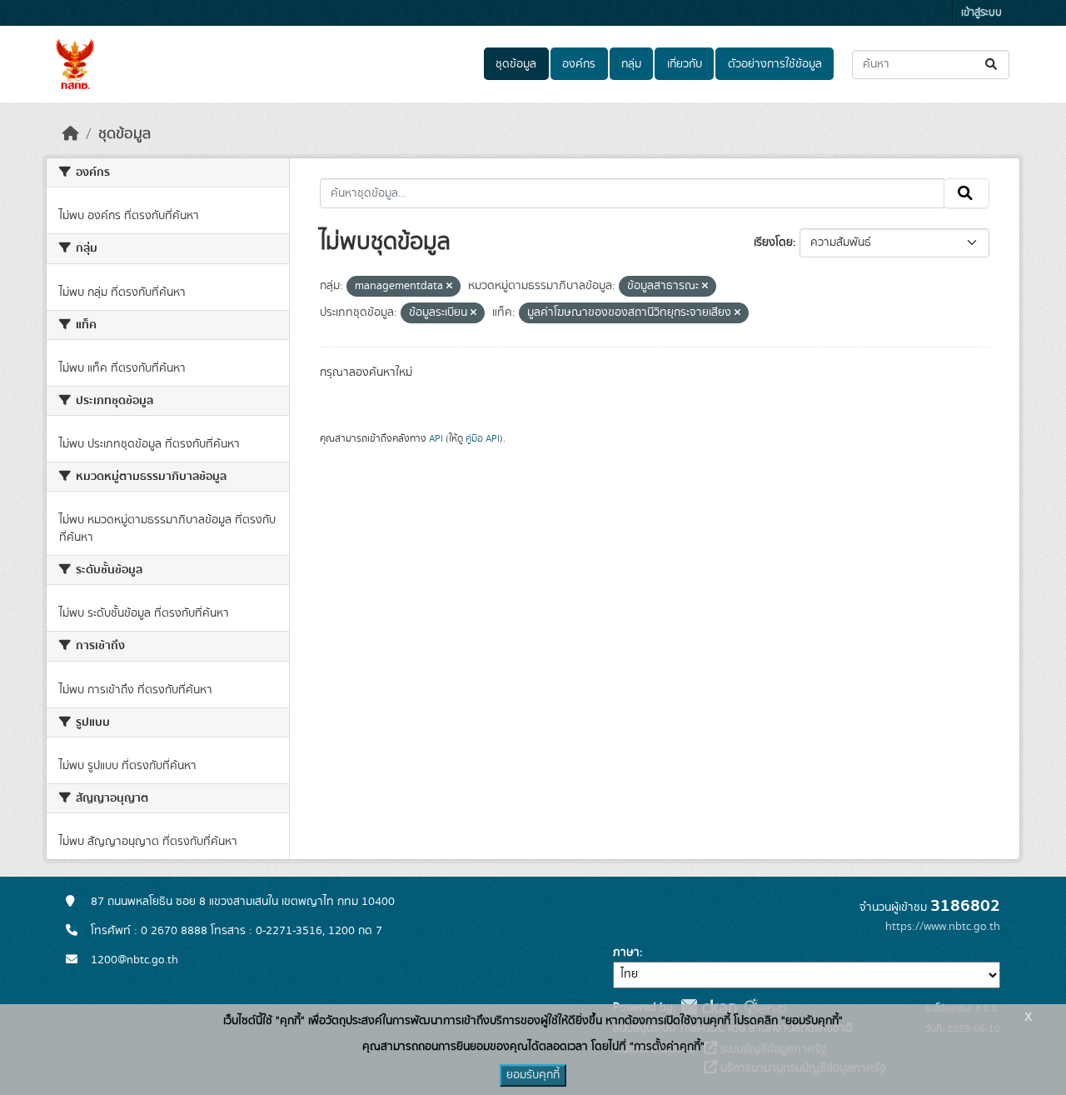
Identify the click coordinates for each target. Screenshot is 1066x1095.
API (436, 438)
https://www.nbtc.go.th (942, 926)
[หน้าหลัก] (70, 134)
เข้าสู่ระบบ (981, 13)
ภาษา (626, 952)
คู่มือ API (483, 438)
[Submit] (992, 64)
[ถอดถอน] (449, 286)
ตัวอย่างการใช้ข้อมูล (775, 64)
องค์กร (578, 64)
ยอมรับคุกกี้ (533, 1075)
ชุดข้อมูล (516, 64)
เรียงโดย (773, 242)
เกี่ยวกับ (684, 64)
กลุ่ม (631, 64)
